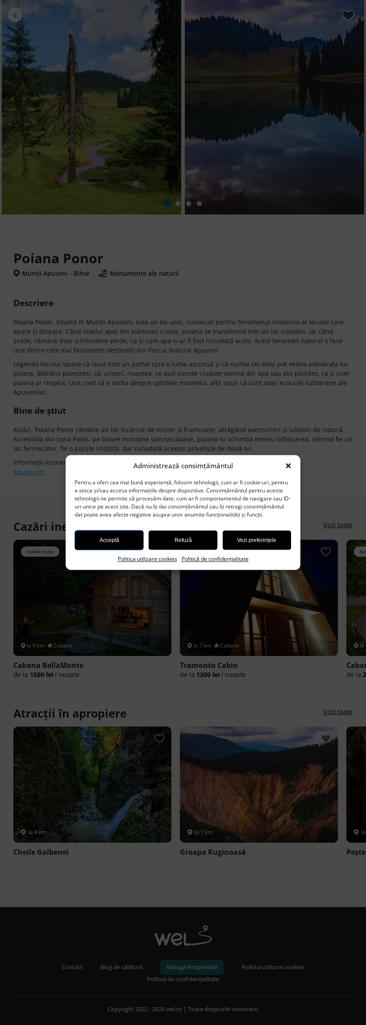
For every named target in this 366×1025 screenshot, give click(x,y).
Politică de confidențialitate (215, 559)
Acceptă (109, 540)
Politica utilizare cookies (147, 559)
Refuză (183, 540)
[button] (289, 466)
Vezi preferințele (256, 540)
